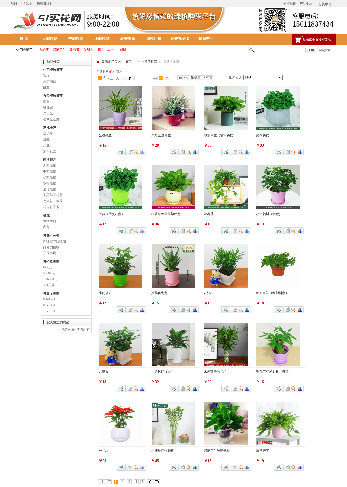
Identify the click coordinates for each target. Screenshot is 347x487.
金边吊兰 (105, 135)
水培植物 (49, 183)
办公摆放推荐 (147, 62)
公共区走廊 (51, 119)
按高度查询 (51, 293)
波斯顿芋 (262, 451)
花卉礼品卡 (180, 39)
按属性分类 (51, 235)
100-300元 (50, 279)
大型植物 (49, 39)
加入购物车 (173, 152)
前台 (46, 101)
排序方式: (236, 78)
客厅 (46, 75)
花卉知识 (128, 39)
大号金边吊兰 (161, 135)
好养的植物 (51, 247)
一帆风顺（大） (162, 372)
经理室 (48, 107)
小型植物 (102, 39)
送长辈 (48, 133)
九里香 (103, 372)
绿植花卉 (49, 160)
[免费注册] (43, 3)
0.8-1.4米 (49, 305)
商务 (46, 227)
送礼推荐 (49, 128)
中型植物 (75, 39)
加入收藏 (129, 152)
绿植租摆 (154, 39)
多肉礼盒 (49, 151)
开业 (46, 145)
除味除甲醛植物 (54, 241)
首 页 (24, 39)
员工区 (48, 113)
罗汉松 (209, 293)
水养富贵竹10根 (215, 372)
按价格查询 (51, 261)
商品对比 (142, 152)
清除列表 (68, 329)
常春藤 (209, 214)
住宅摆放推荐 (53, 70)
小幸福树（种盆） (269, 214)
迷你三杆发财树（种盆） (274, 372)
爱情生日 (49, 221)
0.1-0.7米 (49, 299)
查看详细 (136, 152)
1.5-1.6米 (49, 311)
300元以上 (50, 285)
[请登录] (27, 3)
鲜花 (46, 215)
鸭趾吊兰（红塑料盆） (272, 293)
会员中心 (325, 4)
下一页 (128, 78)
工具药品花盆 (53, 195)
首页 (128, 62)
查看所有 (83, 329)
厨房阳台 (49, 81)
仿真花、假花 (53, 201)
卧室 (46, 87)
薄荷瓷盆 (262, 135)
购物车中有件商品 (316, 40)
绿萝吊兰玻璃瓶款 (217, 451)
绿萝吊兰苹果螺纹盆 (166, 214)
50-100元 (49, 273)
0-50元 (47, 267)
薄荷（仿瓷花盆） (112, 214)
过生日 (48, 139)
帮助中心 (306, 4)
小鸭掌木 (105, 293)
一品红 (103, 451)
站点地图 (289, 4)
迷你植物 (49, 189)
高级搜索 (324, 50)
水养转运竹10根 (162, 451)
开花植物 (49, 253)
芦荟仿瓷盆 (159, 293)
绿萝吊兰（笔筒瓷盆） (220, 135)
